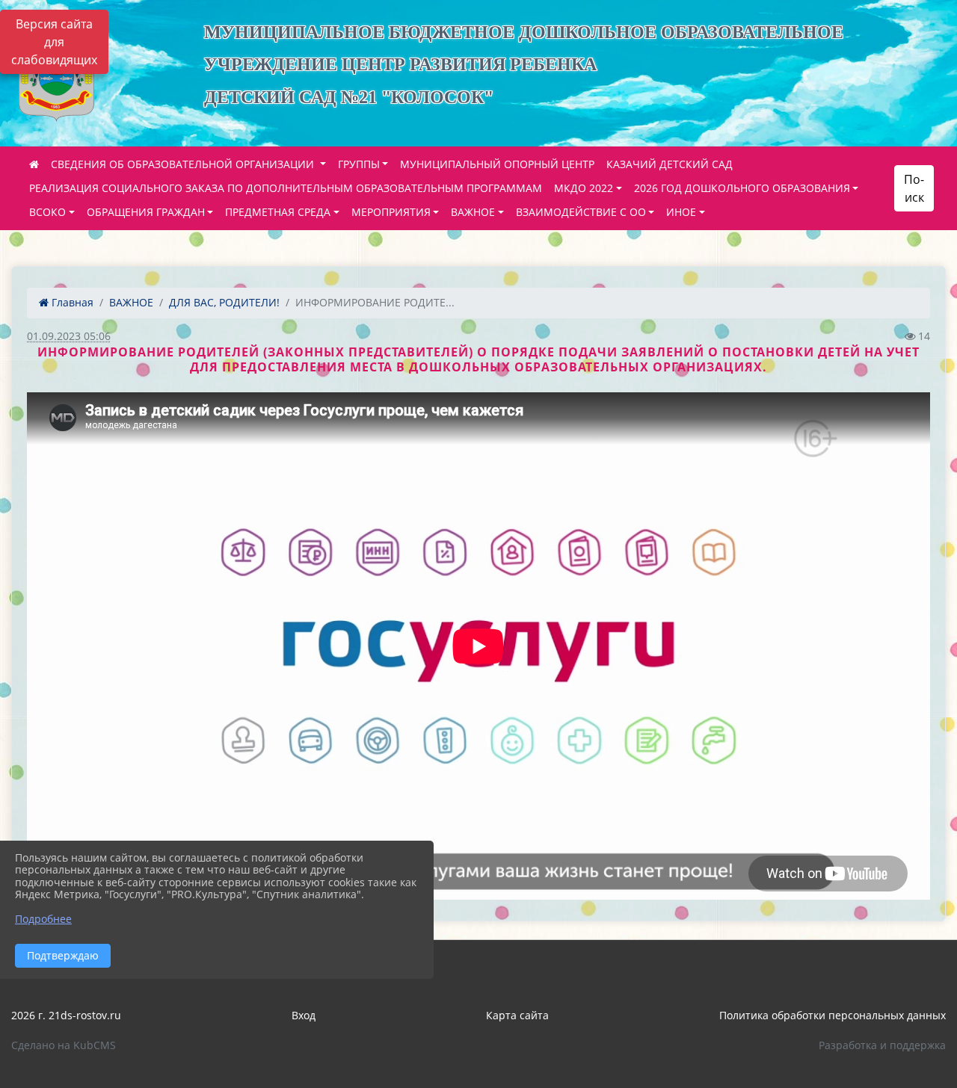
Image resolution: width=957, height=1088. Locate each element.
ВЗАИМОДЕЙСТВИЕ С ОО (581, 212)
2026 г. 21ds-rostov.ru (66, 1015)
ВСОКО (47, 212)
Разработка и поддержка (882, 1045)
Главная (71, 302)
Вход (304, 1015)
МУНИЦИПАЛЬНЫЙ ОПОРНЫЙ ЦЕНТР (497, 164)
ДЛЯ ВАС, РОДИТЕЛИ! (224, 302)
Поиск (914, 188)
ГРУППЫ (359, 164)
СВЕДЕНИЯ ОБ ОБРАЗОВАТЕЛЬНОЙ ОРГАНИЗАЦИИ (184, 164)
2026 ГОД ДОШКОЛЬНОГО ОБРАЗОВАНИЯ (742, 188)
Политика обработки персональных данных (832, 1015)
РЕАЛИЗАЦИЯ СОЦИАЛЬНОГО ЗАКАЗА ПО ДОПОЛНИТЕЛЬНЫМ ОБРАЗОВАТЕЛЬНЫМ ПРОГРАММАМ (285, 188)
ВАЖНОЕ (473, 212)
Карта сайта (517, 1015)
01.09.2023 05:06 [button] (69, 336)
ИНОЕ (681, 212)
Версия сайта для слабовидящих (54, 42)
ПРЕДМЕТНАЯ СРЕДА (277, 212)
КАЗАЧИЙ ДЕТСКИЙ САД (669, 164)
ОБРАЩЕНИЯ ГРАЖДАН (146, 212)
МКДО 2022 (583, 188)
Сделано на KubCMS (63, 1045)
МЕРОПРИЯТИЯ (391, 212)
